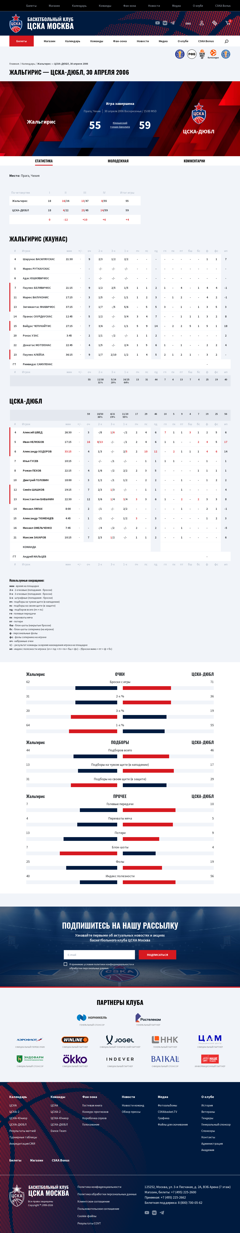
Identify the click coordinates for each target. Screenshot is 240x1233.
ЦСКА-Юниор (18, 1118)
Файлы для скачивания (173, 1124)
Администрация (212, 1143)
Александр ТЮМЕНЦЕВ (38, 518)
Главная (14, 63)
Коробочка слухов (94, 1118)
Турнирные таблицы (23, 1137)
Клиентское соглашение (93, 1201)
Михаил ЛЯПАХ (33, 509)
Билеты (31, 5)
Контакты (208, 1137)
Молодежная (118, 160)
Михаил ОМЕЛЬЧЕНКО (37, 528)
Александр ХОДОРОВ (37, 451)
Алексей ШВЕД (32, 432)
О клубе (198, 5)
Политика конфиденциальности (99, 1187)
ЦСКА (13, 1105)
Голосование (90, 1124)
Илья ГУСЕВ (30, 461)
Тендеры (207, 1118)
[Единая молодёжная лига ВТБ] (226, 54)
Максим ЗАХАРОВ (34, 537)
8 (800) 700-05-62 (190, 1202)
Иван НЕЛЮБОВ (33, 442)
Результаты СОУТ (89, 1223)
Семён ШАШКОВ (33, 489)
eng (188, 23)
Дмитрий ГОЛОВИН (36, 480)
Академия (207, 1150)
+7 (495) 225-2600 (183, 1192)
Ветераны (208, 1112)
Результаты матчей (22, 1131)
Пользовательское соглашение (98, 1209)
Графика (163, 1118)
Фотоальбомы (167, 1105)
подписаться (157, 955)
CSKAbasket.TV (167, 1112)
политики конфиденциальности (113, 964)
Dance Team (58, 1131)
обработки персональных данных (88, 968)
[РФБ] (192, 54)
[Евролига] (213, 54)
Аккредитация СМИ (22, 1143)
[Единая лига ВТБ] (180, 54)
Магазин (54, 5)
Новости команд (133, 1105)
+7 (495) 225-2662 (173, 1197)
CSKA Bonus (223, 5)
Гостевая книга (92, 1105)
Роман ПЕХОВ (32, 470)
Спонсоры (208, 1131)
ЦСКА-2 (14, 1112)
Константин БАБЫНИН (38, 499)
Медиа (176, 5)
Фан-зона (129, 5)
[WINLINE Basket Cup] (202, 54)
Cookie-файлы (86, 1216)
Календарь (79, 5)
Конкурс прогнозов (95, 1112)
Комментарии (194, 160)
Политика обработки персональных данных (106, 1194)
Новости (154, 5)
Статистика (44, 160)
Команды (105, 5)
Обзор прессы (131, 1112)
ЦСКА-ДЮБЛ (18, 1124)
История (207, 1105)
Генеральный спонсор (216, 1124)
